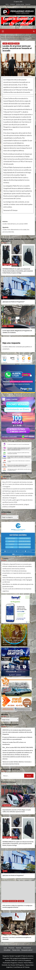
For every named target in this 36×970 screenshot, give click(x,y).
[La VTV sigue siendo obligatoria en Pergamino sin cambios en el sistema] (18, 317)
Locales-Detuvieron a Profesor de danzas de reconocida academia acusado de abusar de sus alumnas (16, 757)
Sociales (17, 43)
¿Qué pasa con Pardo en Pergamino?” (13, 302)
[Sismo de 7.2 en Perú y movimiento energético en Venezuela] (18, 924)
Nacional (18, 948)
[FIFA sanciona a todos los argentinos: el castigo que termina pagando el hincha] (18, 892)
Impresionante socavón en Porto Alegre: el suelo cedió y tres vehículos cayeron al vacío (16, 811)
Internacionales (6, 264)
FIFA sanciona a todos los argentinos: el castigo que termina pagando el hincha (17, 906)
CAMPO (5, 558)
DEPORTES (7, 476)
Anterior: (15, 223)
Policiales (11, 43)
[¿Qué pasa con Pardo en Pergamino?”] (18, 288)
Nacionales (20, 901)
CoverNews (16, 967)
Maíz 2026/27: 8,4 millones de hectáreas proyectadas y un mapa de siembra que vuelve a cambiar (16, 573)
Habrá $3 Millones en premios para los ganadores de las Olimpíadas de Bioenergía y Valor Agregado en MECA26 (17, 580)
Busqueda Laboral (26, 950)
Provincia (11, 326)
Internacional (27, 948)
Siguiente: (15, 229)
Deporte (5, 901)
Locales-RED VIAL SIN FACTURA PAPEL (21, 747)
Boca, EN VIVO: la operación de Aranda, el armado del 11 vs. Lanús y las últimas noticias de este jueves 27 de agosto (17, 484)
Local (5, 948)
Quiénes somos (20, 4)
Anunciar (27, 4)
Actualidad (7, 950)
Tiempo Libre (16, 950)
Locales (5, 43)
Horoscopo (29, 473)
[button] (3, 31)
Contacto (12, 4)
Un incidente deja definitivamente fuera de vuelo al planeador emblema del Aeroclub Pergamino (17, 732)
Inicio (7, 4)
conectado (19, 346)
